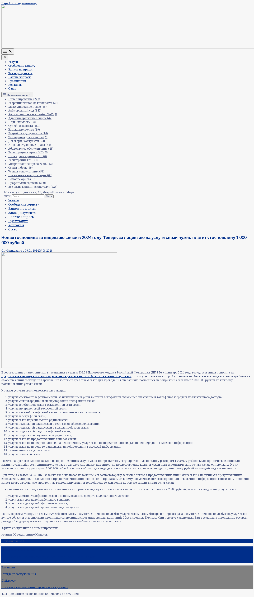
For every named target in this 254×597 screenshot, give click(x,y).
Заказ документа (20, 73)
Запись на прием (20, 69)
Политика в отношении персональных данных (34, 587)
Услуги (13, 62)
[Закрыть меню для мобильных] (4, 57)
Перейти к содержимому (19, 3)
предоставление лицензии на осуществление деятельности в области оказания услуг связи (66, 376)
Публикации (17, 81)
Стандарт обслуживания (18, 574)
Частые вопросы (19, 77)
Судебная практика (39, 541)
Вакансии (8, 567)
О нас (12, 88)
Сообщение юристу (21, 66)
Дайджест (8, 580)
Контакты (15, 85)
